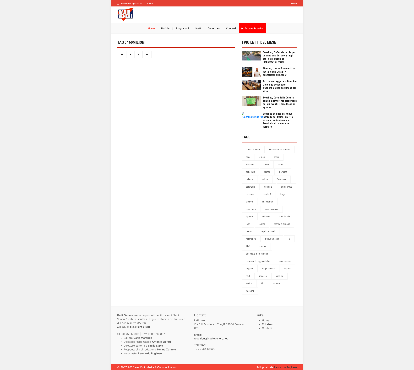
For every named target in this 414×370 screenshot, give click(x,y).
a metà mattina (253, 149)
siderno (276, 283)
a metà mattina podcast (279, 149)
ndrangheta (251, 239)
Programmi (182, 28)
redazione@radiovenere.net (211, 338)
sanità (249, 283)
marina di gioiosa (282, 224)
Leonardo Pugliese (285, 367)
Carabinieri (281, 179)
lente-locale (284, 216)
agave (276, 157)
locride (262, 224)
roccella (263, 276)
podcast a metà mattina (257, 253)
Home (151, 28)
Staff (198, 28)
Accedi (294, 3)
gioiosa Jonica (271, 209)
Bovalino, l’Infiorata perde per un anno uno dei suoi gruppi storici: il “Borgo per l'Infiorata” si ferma (279, 57)
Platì (248, 246)
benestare (250, 172)
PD (289, 239)
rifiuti (248, 276)
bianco (267, 172)
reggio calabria (268, 268)
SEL (262, 283)
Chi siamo (268, 324)
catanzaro (250, 186)
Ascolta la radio (253, 28)
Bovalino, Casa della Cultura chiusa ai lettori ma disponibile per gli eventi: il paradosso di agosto (280, 102)
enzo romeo (267, 201)
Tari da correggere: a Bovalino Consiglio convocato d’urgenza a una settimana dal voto (280, 86)
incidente (266, 216)
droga (282, 194)
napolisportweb (268, 231)
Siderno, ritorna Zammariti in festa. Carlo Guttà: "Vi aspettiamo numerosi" (279, 71)
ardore (266, 164)
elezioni (249, 201)
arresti (281, 164)
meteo (249, 231)
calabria (249, 179)
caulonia (268, 186)
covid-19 (267, 194)
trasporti (250, 291)
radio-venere (285, 261)
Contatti (150, 3)
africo (262, 157)
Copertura (214, 28)
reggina (249, 268)
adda (248, 157)
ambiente (250, 164)
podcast (263, 246)
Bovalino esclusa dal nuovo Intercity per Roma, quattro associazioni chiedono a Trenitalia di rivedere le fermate (278, 120)
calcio (265, 179)
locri (248, 224)
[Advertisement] (216, 14)
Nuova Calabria (272, 239)
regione (287, 268)
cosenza (250, 194)
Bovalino (283, 172)
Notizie (165, 28)
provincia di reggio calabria (258, 261)
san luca (279, 276)
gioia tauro (251, 209)
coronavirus (286, 186)
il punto (249, 216)
